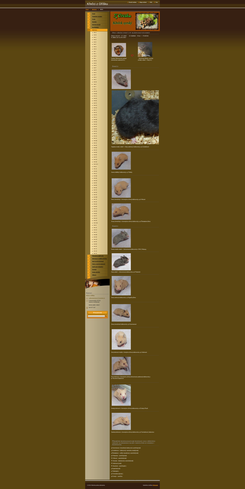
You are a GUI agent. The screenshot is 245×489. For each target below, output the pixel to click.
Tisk (157, 2)
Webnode (155, 485)
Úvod (87, 9)
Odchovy (94, 9)
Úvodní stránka (132, 2)
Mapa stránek (143, 2)
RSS (151, 2)
